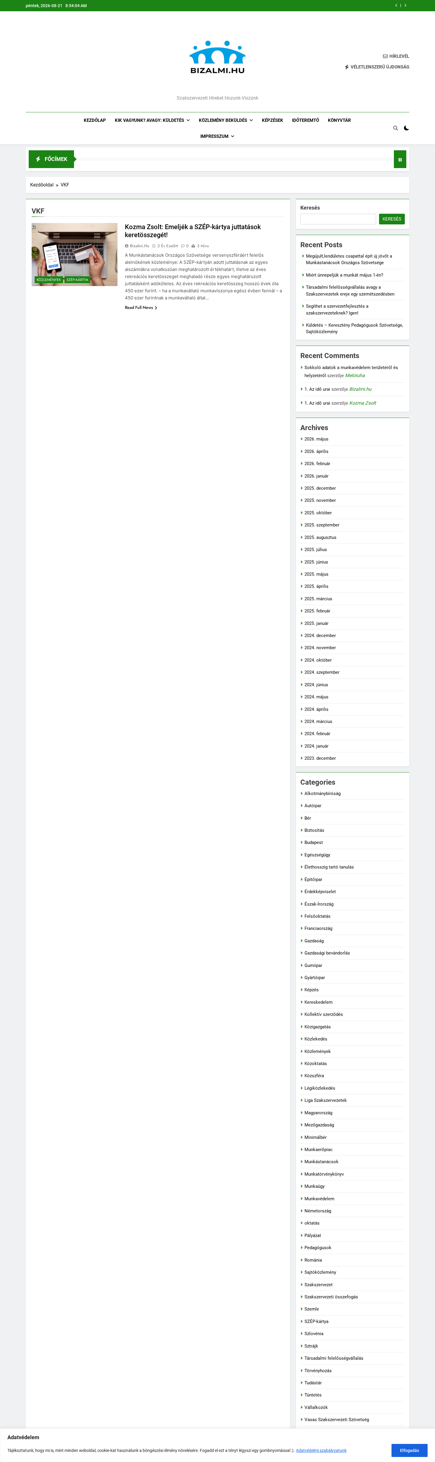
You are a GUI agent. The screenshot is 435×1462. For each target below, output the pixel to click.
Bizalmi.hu (139, 246)
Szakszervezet (318, 1284)
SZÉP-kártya (77, 279)
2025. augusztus (320, 537)
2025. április (316, 586)
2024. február (317, 733)
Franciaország (318, 928)
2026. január (316, 476)
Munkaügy (314, 1186)
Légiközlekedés (319, 1088)
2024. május (316, 697)
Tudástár (313, 1383)
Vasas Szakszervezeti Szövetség (336, 1419)
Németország (317, 1211)
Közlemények (49, 279)
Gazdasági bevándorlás (327, 953)
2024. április (316, 709)
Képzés (311, 989)
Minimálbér (315, 1137)
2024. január (316, 746)
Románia (313, 1260)
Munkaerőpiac (318, 1149)
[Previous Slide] (396, 5)
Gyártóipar (314, 977)
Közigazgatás (317, 1027)
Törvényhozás (318, 1370)
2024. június (316, 684)
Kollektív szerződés (323, 1014)
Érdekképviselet (320, 891)
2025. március (318, 598)
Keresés (310, 208)
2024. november (320, 647)
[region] (217, 1445)
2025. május (316, 574)
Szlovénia (313, 1333)
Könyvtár (339, 120)
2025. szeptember (321, 525)
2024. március (318, 721)
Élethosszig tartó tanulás (329, 867)
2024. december (320, 635)
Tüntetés (313, 1395)
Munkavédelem (319, 1198)
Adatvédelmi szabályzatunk (321, 1450)
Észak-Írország (319, 904)
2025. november (320, 500)
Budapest (313, 842)
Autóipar (312, 805)
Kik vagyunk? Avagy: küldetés (149, 120)
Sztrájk (311, 1346)
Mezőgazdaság (319, 1125)
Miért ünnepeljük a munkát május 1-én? (344, 275)
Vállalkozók (316, 1407)
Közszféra (314, 1075)
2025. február (317, 611)
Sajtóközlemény (320, 1272)
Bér (307, 818)
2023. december (320, 758)
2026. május (316, 439)
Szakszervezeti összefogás (331, 1297)
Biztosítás (314, 830)
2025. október (318, 512)
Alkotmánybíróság (322, 793)
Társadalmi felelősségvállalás (333, 1358)
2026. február (317, 463)
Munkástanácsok (321, 1161)
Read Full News (139, 307)
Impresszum (214, 136)
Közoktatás (315, 1063)
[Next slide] (405, 5)
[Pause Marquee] (400, 159)
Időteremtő (305, 120)
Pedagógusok (317, 1247)
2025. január (316, 623)
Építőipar (313, 879)
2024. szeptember (321, 672)
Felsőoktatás (317, 916)
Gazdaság (314, 941)
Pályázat (312, 1235)
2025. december (320, 488)
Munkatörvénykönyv (324, 1174)
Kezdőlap (95, 120)
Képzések (272, 120)
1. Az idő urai (317, 389)
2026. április (316, 451)
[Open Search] (395, 128)
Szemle (311, 1309)
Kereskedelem (318, 1002)
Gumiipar (313, 965)
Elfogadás (409, 1450)
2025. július (315, 549)
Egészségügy (317, 855)
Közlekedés (315, 1039)
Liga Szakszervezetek (325, 1100)
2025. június (316, 562)
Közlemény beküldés (223, 120)
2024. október (318, 660)
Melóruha (355, 375)
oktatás (312, 1223)
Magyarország (318, 1112)
